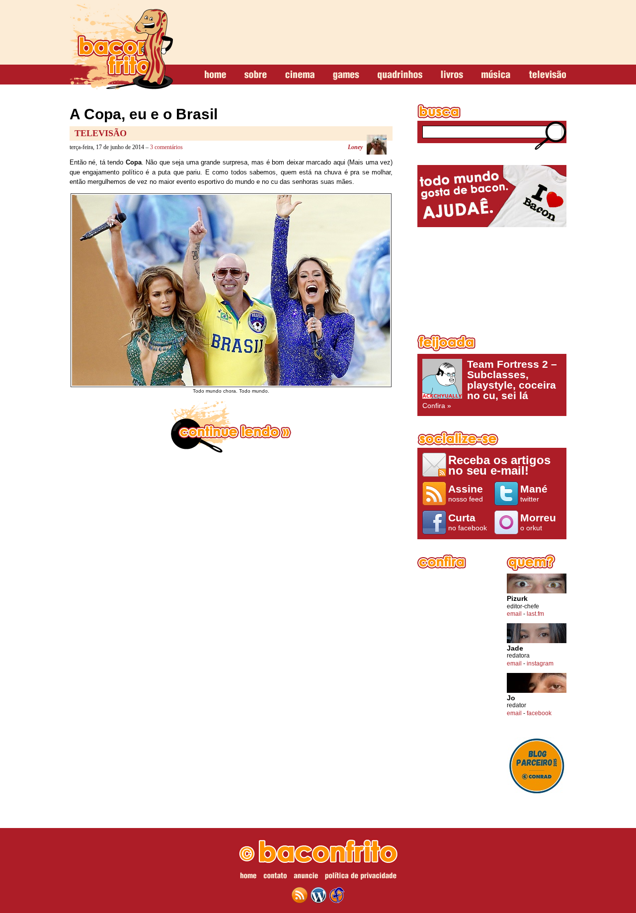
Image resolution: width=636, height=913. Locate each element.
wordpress (318, 895)
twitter (534, 493)
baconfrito (121, 46)
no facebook (467, 522)
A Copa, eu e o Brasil (144, 114)
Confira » (489, 384)
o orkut (538, 522)
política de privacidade (361, 877)
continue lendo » (231, 427)
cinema (300, 75)
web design (336, 895)
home (215, 75)
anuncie (306, 877)
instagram (540, 663)
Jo (511, 698)
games (346, 75)
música (495, 75)
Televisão (101, 133)
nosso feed (465, 493)
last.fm (535, 613)
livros (452, 75)
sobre (255, 75)
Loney (355, 147)
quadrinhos (400, 75)
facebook (539, 713)
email (514, 613)
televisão (547, 75)
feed (300, 895)
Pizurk (517, 598)
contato (275, 877)
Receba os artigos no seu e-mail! (499, 465)
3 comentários (166, 147)
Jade (515, 648)
